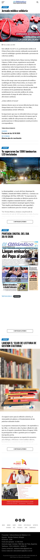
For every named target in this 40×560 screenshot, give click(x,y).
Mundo (8, 525)
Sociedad (8, 527)
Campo (14, 525)
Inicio (3, 525)
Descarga (17, 296)
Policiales (19, 527)
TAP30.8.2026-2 (7, 296)
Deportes (35, 525)
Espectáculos (27, 525)
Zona (26, 527)
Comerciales (32, 527)
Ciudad (20, 525)
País (14, 527)
